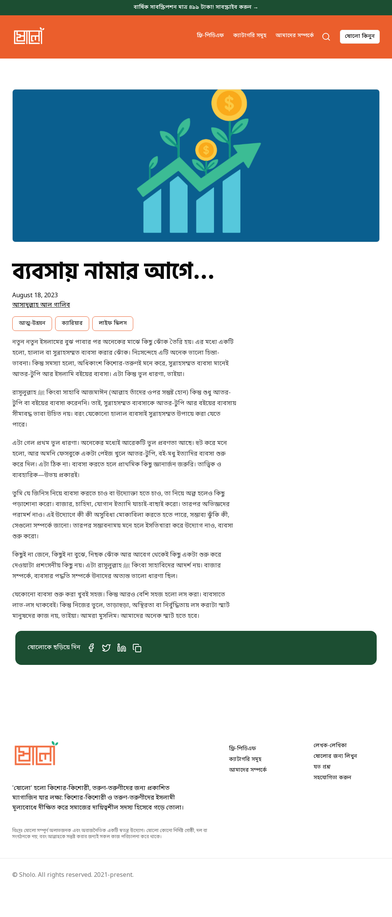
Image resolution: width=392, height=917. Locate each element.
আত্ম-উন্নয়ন (32, 323)
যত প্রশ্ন (322, 767)
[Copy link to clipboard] (138, 648)
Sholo (27, 875)
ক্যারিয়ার (72, 323)
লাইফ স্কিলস (113, 323)
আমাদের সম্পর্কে (295, 35)
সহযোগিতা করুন (332, 778)
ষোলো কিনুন (360, 36)
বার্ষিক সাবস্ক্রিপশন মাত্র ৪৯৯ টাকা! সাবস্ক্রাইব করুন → (196, 7)
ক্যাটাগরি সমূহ (249, 35)
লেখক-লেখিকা (330, 745)
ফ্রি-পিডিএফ (210, 35)
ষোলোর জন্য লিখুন (335, 756)
